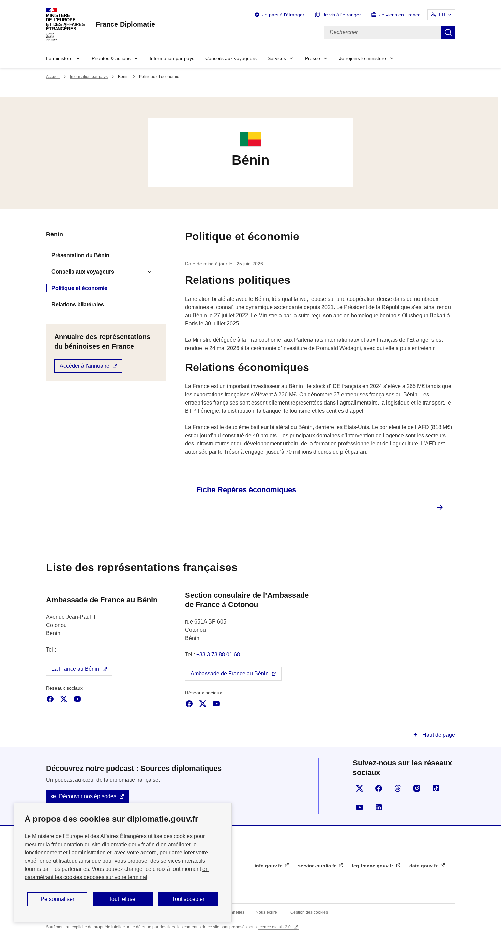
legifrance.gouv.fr (373, 865)
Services (277, 58)
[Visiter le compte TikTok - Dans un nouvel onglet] (436, 788)
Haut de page (438, 735)
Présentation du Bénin (80, 255)
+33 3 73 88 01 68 (218, 654)
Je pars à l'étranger (283, 14)
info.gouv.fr (269, 865)
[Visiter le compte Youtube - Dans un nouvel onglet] (359, 807)
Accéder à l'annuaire (84, 366)
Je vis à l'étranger (342, 14)
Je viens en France (400, 14)
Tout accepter (188, 899)
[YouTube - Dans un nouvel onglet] (77, 699)
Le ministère (59, 58)
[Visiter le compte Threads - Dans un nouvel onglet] (398, 788)
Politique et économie (79, 288)
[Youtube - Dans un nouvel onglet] (216, 704)
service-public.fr (317, 865)
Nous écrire (266, 912)
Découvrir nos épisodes (87, 796)
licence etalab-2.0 (275, 927)
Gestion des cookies (309, 912)
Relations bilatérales (77, 304)
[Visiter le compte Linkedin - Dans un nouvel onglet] (378, 807)
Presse (312, 58)
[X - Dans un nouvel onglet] (64, 699)
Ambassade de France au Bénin (230, 673)
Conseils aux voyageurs (231, 58)
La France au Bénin (75, 669)
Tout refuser (123, 899)
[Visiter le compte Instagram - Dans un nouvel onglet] (417, 788)
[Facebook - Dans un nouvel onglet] (50, 699)
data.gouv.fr (424, 865)
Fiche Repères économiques (246, 489)
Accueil (53, 76)
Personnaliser (57, 899)
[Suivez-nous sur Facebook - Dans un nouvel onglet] (378, 788)
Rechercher (448, 32)
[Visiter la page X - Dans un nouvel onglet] (359, 788)
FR (442, 14)
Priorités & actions (111, 58)
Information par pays (172, 58)
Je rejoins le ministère (362, 58)
